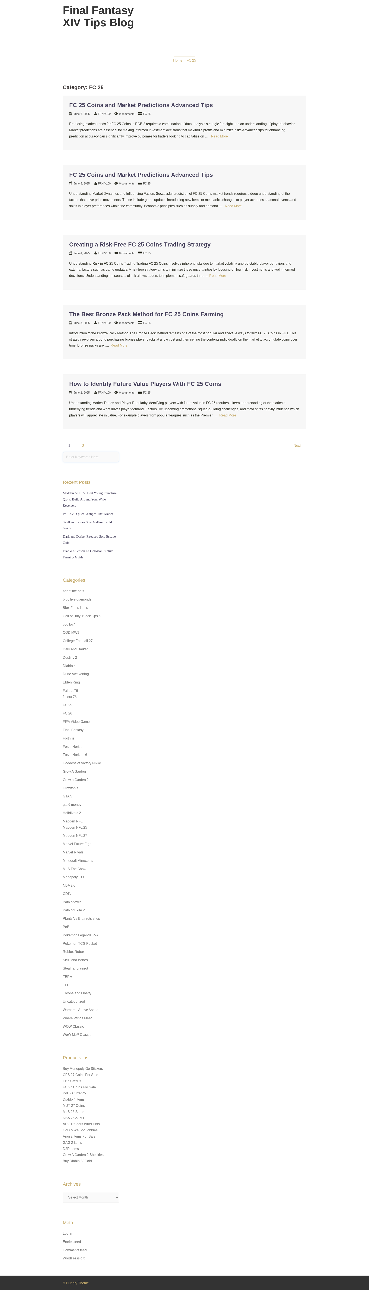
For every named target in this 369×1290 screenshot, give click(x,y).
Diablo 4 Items (74, 1099)
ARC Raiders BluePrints (81, 1124)
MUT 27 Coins (74, 1105)
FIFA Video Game (76, 721)
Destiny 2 (70, 657)
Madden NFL (73, 821)
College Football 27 (78, 641)
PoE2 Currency (74, 1093)
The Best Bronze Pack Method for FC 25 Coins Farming (146, 314)
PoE (66, 927)
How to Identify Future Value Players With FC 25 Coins (145, 384)
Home (177, 60)
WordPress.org (74, 1258)
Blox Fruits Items (75, 608)
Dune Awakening (76, 674)
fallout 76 (70, 697)
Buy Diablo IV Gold (77, 1161)
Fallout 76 (70, 690)
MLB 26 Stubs (73, 1112)
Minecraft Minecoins (78, 860)
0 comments (127, 113)
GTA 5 (67, 796)
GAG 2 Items (72, 1142)
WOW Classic (73, 1026)
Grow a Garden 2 (76, 780)
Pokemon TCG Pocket (80, 943)
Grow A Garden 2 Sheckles (83, 1155)
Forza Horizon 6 (75, 755)
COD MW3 (71, 632)
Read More (219, 136)
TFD (66, 985)
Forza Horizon (73, 746)
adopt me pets (73, 591)
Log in (67, 1233)
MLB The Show (74, 869)
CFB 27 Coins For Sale (80, 1075)
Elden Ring (71, 682)
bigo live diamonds (77, 599)
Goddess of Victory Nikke (82, 763)
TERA (67, 977)
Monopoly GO (73, 877)
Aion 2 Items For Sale (79, 1136)
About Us (273, 19)
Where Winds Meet (77, 1018)
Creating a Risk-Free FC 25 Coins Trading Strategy (140, 244)
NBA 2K (69, 885)
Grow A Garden (74, 771)
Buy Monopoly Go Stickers (83, 1068)
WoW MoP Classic (77, 1034)
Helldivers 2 (72, 813)
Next (297, 445)
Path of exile (72, 902)
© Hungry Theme (76, 1283)
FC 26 (67, 713)
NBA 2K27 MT (74, 1118)
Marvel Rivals (73, 852)
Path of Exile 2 (74, 910)
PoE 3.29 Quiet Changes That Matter (88, 514)
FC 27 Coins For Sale (79, 1087)
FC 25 (191, 60)
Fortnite (68, 738)
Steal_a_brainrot (75, 968)
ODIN (67, 894)
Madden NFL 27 (75, 835)
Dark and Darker (75, 649)
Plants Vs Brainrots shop (81, 918)
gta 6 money (72, 804)
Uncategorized (74, 1001)
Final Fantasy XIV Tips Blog (98, 16)
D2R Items (71, 1149)
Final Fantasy (73, 730)
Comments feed (75, 1250)
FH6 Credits (72, 1081)
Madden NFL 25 (75, 827)
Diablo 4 (69, 666)
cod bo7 (69, 624)
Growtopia (70, 788)
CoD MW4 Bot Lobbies (80, 1130)
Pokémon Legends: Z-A (81, 935)
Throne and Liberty (77, 993)
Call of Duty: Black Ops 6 (82, 616)
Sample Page (294, 19)
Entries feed (72, 1242)
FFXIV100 (104, 113)
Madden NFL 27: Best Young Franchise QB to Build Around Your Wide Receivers (90, 499)
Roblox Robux (74, 951)
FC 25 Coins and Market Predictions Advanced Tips (141, 105)
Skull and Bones (75, 960)
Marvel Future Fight (77, 844)
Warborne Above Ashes (80, 1010)
